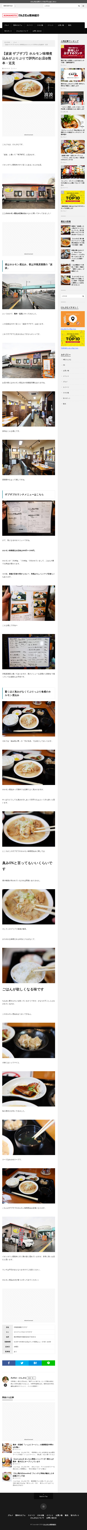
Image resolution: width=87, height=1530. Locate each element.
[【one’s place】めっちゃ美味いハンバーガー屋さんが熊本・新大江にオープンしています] (7, 1462)
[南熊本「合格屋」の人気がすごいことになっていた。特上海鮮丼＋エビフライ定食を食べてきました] (65, 230)
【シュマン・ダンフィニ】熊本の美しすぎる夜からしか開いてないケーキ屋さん (72, 183)
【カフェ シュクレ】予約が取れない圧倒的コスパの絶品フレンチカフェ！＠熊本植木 (73, 132)
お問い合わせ (37, 31)
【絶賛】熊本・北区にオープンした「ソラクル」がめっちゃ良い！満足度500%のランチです (72, 157)
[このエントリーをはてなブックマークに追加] (35, 1363)
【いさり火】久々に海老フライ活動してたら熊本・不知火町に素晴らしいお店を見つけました (78, 281)
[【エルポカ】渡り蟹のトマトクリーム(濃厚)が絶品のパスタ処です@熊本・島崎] (65, 242)
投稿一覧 (31, 1378)
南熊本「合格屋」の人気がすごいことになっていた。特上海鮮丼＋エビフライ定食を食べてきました (78, 230)
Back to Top (44, 1496)
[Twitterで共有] (22, 1363)
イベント (50, 25)
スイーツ (30, 25)
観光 (69, 25)
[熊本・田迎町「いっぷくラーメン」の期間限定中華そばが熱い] (7, 1448)
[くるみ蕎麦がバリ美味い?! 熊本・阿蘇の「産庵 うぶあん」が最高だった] (65, 268)
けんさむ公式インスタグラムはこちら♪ (44, 1)
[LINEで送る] (48, 1363)
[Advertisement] (28, 118)
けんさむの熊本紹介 (49, 1524)
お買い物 (61, 25)
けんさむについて (22, 31)
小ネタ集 (40, 25)
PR (64, 365)
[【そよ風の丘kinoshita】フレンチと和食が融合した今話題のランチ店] (7, 1477)
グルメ (6, 25)
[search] (79, 5)
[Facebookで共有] (8, 1363)
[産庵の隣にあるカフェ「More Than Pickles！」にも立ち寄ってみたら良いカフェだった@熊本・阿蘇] (65, 254)
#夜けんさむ (67, 359)
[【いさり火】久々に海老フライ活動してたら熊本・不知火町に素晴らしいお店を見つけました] (65, 280)
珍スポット (8, 31)
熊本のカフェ (17, 25)
